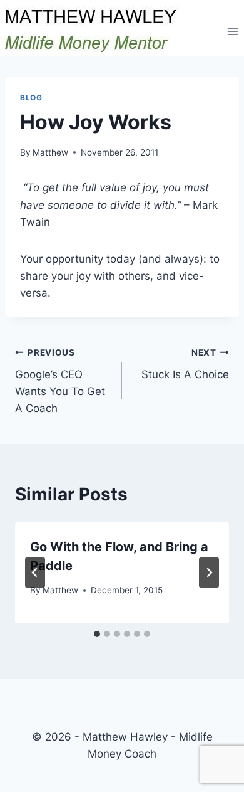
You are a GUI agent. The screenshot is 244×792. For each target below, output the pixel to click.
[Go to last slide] (35, 572)
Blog (31, 97)
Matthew (50, 152)
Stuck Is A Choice (185, 364)
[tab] (97, 634)
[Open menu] (232, 31)
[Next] (209, 572)
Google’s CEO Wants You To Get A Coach (60, 380)
